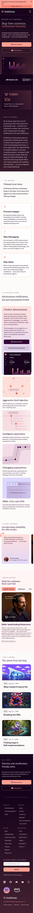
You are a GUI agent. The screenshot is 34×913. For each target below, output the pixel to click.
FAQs (6, 814)
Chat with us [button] (18, 50)
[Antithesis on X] (29, 882)
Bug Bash (22, 817)
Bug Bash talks (9, 834)
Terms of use (25, 904)
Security (16, 904)
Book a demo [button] (18, 44)
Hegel (21, 840)
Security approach (24, 820)
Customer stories (10, 837)
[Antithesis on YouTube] (23, 882)
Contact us (22, 814)
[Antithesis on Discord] (17, 882)
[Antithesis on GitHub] (11, 882)
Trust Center (23, 823)
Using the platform (10, 811)
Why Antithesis (9, 808)
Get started (22, 834)
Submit (16, 869)
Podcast (7, 846)
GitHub (21, 846)
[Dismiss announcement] (31, 1)
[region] (16, 549)
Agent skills (22, 837)
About (21, 808)
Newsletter (8, 840)
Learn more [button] (15, 6)
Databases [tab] (7, 589)
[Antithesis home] (8, 12)
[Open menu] (30, 11)
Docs (20, 831)
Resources (8, 853)
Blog (6, 831)
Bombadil (22, 843)
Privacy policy (7, 904)
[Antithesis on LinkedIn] (4, 882)
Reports (7, 850)
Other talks (8, 843)
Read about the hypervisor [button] (16, 348)
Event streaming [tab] (20, 589)
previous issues (17, 875)
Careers (21, 811)
